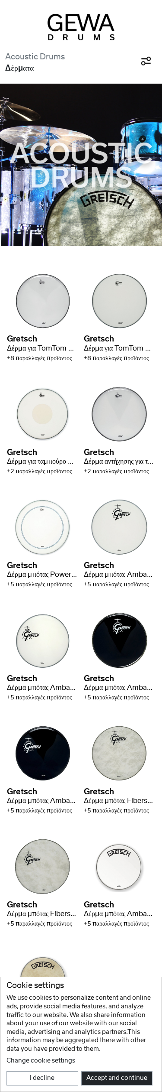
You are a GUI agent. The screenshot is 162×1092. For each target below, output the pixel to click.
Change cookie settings (40, 1061)
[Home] (81, 27)
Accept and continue (116, 1078)
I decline (42, 1078)
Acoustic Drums (35, 57)
